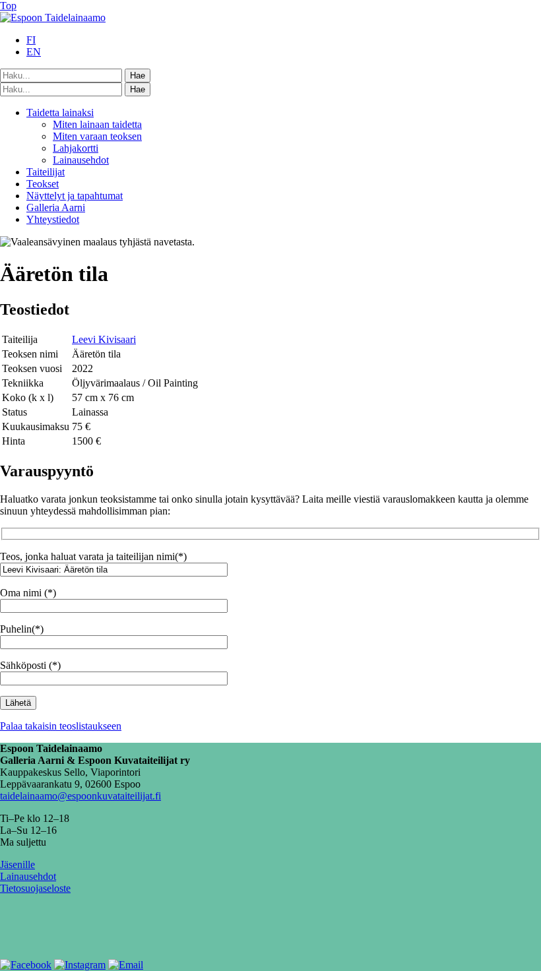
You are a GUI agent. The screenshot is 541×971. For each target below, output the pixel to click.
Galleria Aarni (55, 207)
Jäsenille (17, 864)
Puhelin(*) (22, 629)
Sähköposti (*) (30, 665)
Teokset (42, 183)
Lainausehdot (81, 160)
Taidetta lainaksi (60, 112)
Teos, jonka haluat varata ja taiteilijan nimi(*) (93, 556)
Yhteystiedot (52, 219)
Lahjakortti (75, 148)
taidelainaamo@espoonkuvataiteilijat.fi (80, 795)
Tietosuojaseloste (35, 888)
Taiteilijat (45, 171)
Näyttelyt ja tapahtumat (74, 195)
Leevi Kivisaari (104, 339)
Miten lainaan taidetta (97, 124)
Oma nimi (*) (28, 592)
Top (8, 5)
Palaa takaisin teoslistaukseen (60, 726)
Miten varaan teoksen (97, 136)
